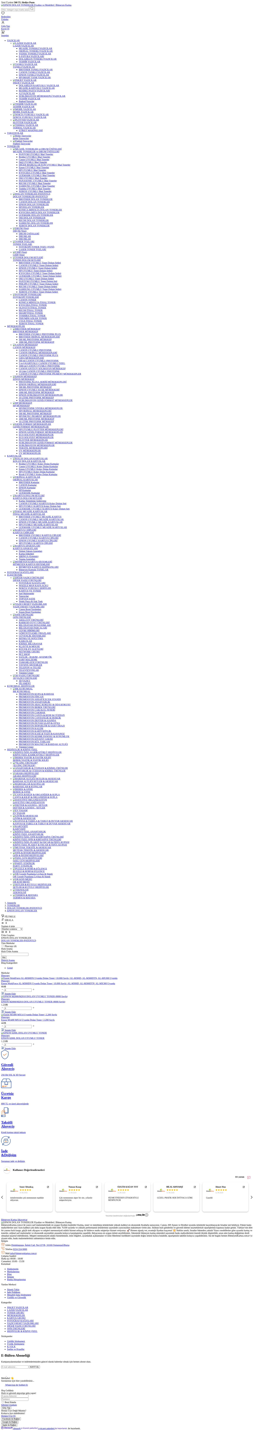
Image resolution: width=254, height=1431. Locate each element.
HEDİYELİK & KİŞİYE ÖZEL (22, 1331)
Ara (3, 957)
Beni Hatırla (10, 1402)
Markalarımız (13, 1271)
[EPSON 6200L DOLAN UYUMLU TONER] (24, 1033)
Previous (2, 1197)
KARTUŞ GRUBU (16, 1318)
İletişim (10, 1277)
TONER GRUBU (15, 1312)
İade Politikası (13, 1292)
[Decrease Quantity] (2, 990)
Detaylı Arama (8, 960)
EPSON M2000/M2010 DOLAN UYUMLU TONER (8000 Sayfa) (33, 1001)
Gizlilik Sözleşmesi (16, 1341)
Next (251, 1197)
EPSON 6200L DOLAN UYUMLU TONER (22, 1038)
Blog (9, 1274)
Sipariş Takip (13, 1289)
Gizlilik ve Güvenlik (16, 1297)
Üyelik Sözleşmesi (15, 1344)
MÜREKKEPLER (16, 1315)
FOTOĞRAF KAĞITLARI (20, 1320)
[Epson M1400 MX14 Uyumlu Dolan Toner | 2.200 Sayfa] (29, 1014)
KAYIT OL (34, 1367)
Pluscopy (5, 981)
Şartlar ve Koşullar (15, 1349)
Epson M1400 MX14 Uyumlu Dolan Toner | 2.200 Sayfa (28, 1020)
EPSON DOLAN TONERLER (22, 910)
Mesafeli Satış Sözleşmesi (19, 1295)
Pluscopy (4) (10, 946)
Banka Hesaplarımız (16, 1279)
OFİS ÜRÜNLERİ (16, 1328)
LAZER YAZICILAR (17, 1310)
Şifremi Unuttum (9, 1405)
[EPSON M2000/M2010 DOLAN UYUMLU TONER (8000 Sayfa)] (34, 996)
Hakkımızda (12, 1269)
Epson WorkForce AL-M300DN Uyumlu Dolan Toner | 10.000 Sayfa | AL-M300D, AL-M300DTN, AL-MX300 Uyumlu (58, 983)
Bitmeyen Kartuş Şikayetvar (14, 1219)
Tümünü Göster (26, 673)
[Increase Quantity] (33, 990)
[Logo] (36, 5)
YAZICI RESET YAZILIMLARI (23, 1323)
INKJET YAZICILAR (17, 1307)
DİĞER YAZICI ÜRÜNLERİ (21, 1326)
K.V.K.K (11, 1346)
